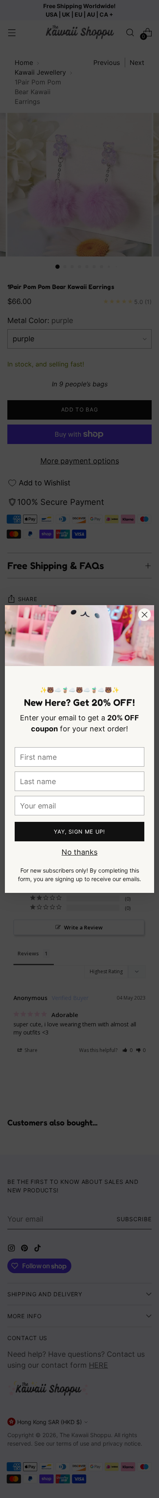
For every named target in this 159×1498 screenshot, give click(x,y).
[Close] (144, 614)
